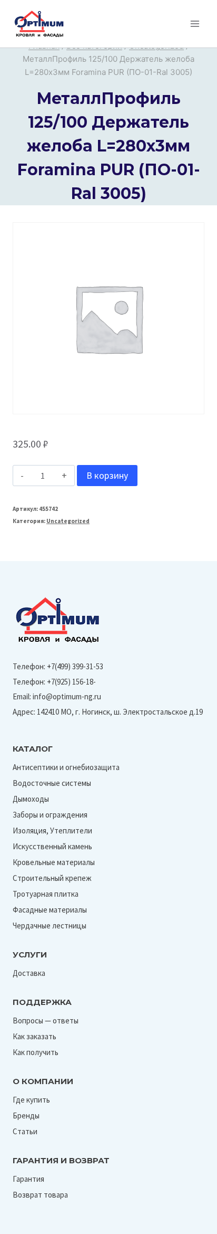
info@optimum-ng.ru (67, 696)
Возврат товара (40, 1195)
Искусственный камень (52, 846)
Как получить (35, 1052)
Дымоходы (31, 799)
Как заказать (34, 1036)
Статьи (25, 1131)
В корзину (107, 475)
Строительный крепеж (52, 878)
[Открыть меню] (194, 23)
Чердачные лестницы (49, 925)
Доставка (29, 973)
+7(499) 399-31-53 (75, 666)
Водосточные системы (52, 783)
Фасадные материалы (50, 910)
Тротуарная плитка (45, 894)
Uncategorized (68, 521)
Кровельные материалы (54, 862)
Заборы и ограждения (50, 815)
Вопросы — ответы (45, 1020)
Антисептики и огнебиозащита (66, 767)
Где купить (31, 1100)
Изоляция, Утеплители (52, 830)
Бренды (26, 1115)
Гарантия (28, 1179)
